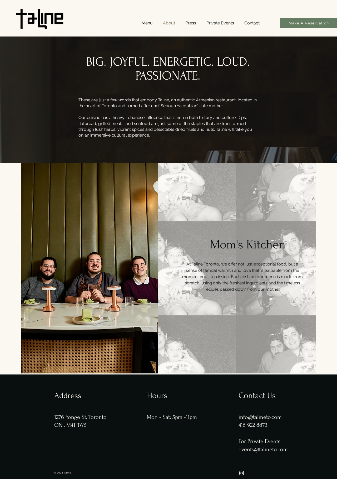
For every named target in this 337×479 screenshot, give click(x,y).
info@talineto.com (260, 417)
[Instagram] (242, 473)
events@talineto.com (263, 449)
